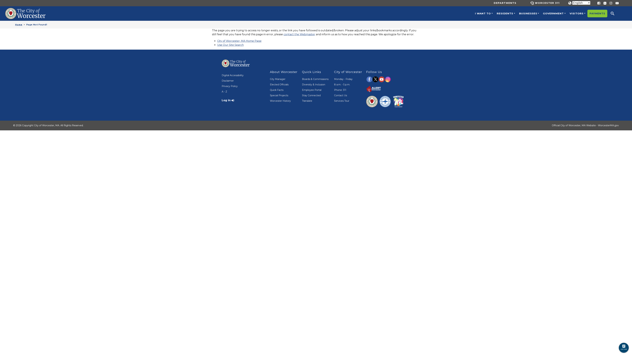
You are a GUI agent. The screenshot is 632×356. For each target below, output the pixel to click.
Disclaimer (228, 80)
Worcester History (280, 100)
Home (18, 24)
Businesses (528, 13)
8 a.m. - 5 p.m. (342, 84)
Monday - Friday (343, 79)
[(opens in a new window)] (603, 2)
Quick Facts (276, 90)
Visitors (576, 13)
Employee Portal (311, 90)
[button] (615, 13)
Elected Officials (279, 84)
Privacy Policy (230, 86)
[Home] (29, 10)
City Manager (277, 79)
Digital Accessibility (233, 75)
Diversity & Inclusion (313, 84)
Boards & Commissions (315, 79)
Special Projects (279, 95)
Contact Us (340, 95)
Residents (505, 13)
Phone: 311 (340, 90)
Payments (597, 13)
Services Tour (341, 100)
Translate (307, 100)
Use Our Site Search (230, 44)
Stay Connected (311, 95)
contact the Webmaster (299, 34)
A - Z (224, 91)
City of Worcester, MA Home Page (239, 41)
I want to (483, 13)
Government (553, 13)
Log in (226, 100)
